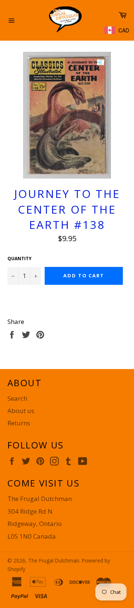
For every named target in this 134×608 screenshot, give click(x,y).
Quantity (19, 259)
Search (17, 398)
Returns (18, 423)
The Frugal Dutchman (53, 560)
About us (20, 410)
